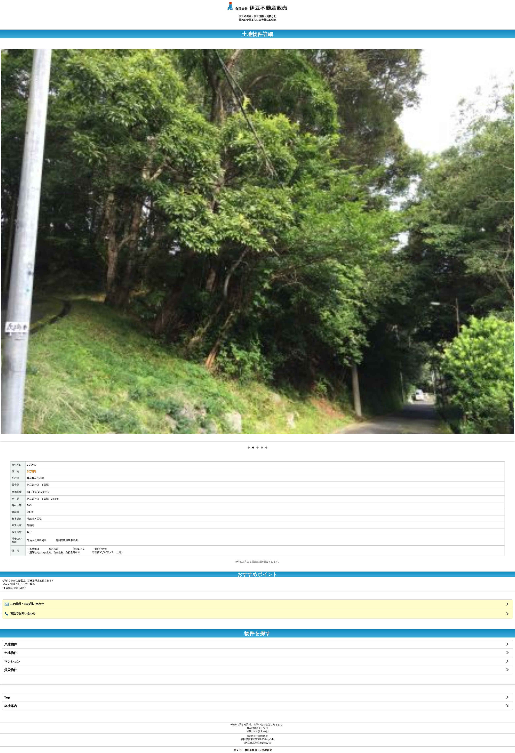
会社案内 (10, 706)
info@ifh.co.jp (260, 731)
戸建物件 (10, 644)
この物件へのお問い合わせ (26, 603)
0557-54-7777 (260, 727)
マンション (12, 661)
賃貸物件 (10, 670)
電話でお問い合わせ (22, 613)
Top (7, 697)
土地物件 (10, 653)
